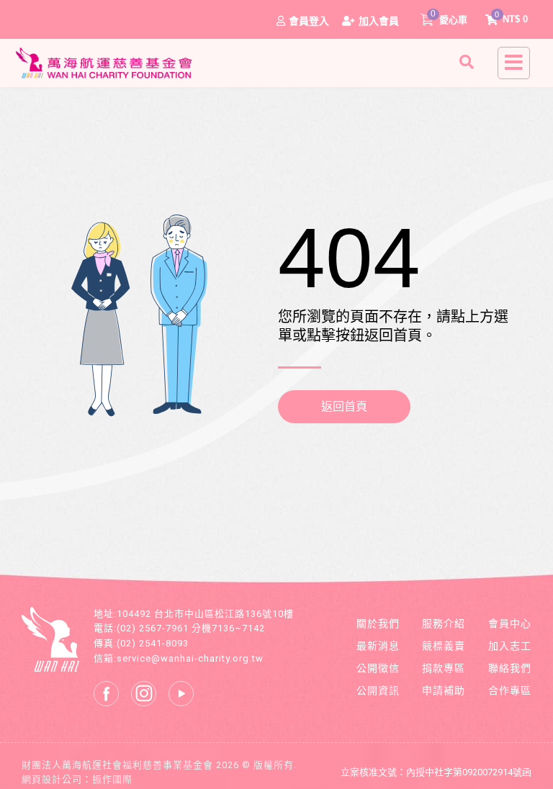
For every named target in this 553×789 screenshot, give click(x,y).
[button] (468, 62)
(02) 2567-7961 (153, 628)
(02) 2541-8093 (153, 643)
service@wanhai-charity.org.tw (190, 658)
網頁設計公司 (52, 779)
